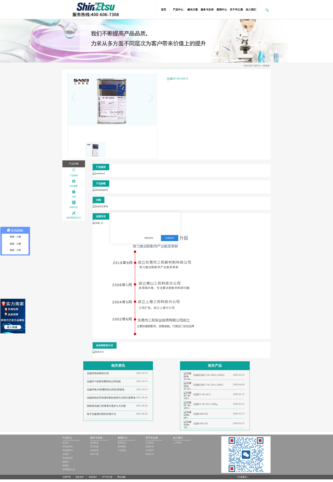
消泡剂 (65, 454)
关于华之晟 (236, 9)
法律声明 (66, 477)
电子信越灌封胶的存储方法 (101, 414)
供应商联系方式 (73, 217)
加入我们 (251, 9)
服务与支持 (207, 9)
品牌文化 (150, 446)
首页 (163, 9)
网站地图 (121, 477)
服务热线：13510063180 (156, 229)
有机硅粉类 (67, 446)
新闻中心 (222, 9)
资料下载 (94, 454)
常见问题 (94, 446)
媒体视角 (122, 446)
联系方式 (150, 454)
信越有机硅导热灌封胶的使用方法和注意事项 (111, 397)
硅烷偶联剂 (67, 450)
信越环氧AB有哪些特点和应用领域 (105, 389)
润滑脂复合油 (68, 469)
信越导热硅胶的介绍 (98, 373)
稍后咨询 (149, 238)
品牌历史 (74, 207)
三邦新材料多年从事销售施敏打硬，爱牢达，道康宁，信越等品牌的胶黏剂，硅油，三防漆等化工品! (159, 221)
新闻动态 (122, 442)
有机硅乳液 (67, 458)
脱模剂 (65, 462)
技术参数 (74, 186)
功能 (74, 196)
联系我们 (93, 477)
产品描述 (74, 175)
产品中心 (178, 9)
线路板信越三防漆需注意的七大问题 (106, 406)
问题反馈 (94, 450)
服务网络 (94, 442)
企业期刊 (150, 450)
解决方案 (192, 9)
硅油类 (65, 442)
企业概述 (150, 442)
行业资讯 (122, 450)
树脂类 (65, 465)
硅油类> (267, 65)
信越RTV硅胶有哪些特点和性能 (104, 381)
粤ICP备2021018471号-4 (260, 477)
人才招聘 (177, 442)
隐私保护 (80, 477)
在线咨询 (169, 238)
